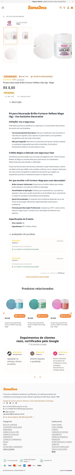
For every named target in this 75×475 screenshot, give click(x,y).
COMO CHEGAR (57, 425)
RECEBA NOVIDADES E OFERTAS (62, 442)
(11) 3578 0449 (10, 406)
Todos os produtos (8, 449)
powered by (66, 470)
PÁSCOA (5, 442)
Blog (53, 452)
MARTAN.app (61, 273)
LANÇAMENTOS (57, 434)
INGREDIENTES (8, 437)
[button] (68, 8)
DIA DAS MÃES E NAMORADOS (12, 447)
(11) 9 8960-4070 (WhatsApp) (15, 409)
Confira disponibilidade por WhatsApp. (41, 401)
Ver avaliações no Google (38, 344)
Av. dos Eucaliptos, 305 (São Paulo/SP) (19, 417)
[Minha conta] (68, 7)
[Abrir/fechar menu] (3, 7)
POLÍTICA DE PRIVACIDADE (60, 447)
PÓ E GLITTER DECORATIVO (15, 16)
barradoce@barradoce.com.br (13, 414)
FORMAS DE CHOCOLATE (11, 434)
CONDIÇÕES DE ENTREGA (60, 432)
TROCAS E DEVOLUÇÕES (59, 449)
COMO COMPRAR (57, 427)
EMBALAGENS (7, 429)
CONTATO (55, 429)
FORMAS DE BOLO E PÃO (11, 432)
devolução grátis (11, 76)
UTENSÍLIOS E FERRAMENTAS (12, 439)
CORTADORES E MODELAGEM (12, 427)
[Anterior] (2, 1)
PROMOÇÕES (56, 439)
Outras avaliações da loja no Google (37, 277)
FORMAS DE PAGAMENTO (60, 437)
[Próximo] (72, 1)
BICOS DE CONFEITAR (10, 425)
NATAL (5, 444)
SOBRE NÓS (55, 444)
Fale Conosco (9, 412)
